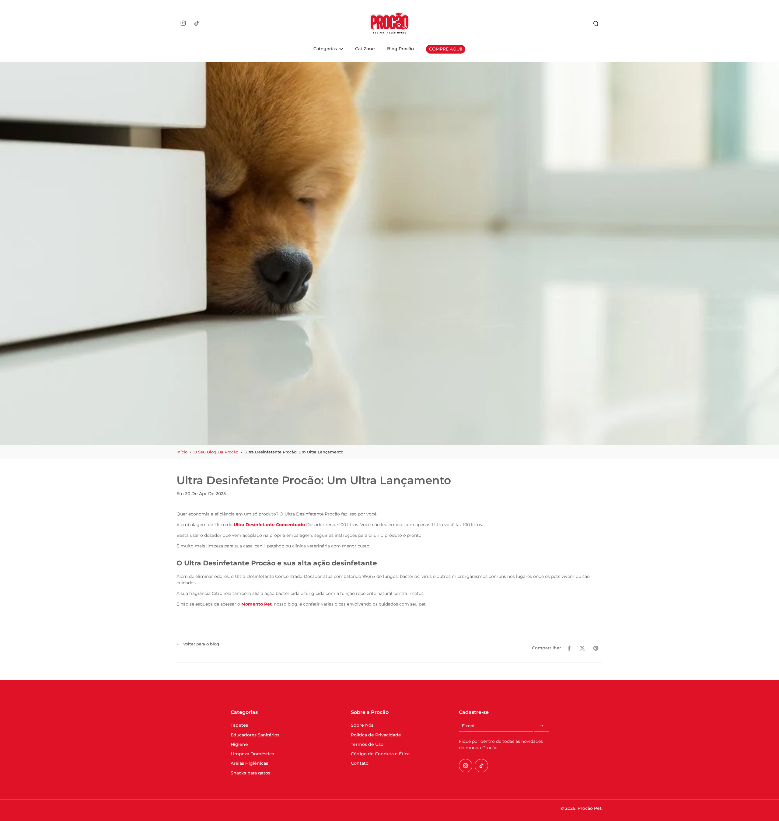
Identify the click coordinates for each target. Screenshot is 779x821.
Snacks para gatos (250, 773)
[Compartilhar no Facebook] (569, 648)
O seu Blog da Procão (216, 452)
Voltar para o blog (201, 644)
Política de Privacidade (376, 735)
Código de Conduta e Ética (380, 753)
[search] (596, 23)
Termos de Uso (367, 744)
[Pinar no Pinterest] (596, 648)
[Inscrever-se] (541, 726)
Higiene (239, 744)
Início (181, 452)
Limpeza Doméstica (252, 753)
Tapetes (239, 725)
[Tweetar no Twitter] (582, 648)
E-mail (469, 726)
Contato (360, 763)
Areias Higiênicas (249, 763)
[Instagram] (183, 23)
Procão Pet (590, 808)
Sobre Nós (362, 725)
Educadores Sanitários (255, 735)
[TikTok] (196, 23)
